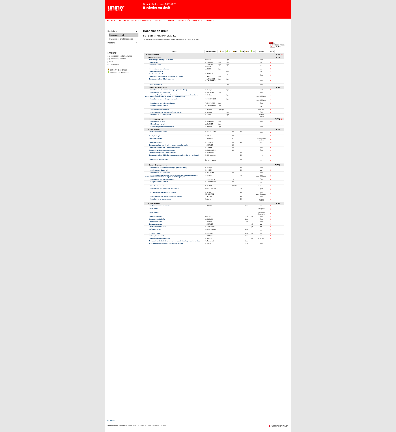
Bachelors (112, 31)
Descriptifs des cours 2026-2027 (159, 4)
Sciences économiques (190, 20)
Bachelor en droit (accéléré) (121, 39)
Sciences (159, 20)
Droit (171, 20)
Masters (111, 43)
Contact (112, 420)
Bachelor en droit (156, 7)
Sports (209, 20)
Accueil (111, 20)
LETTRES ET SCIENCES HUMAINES (135, 20)
